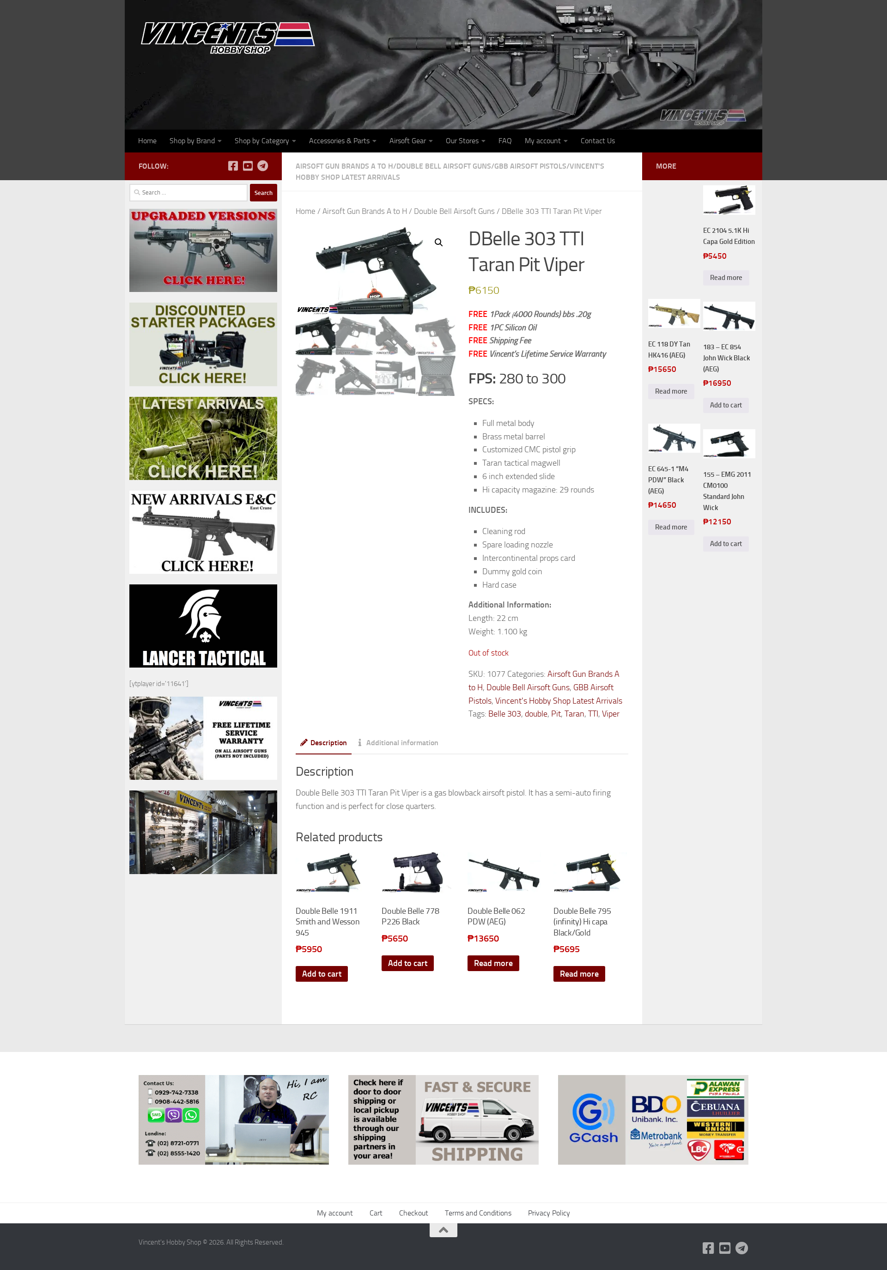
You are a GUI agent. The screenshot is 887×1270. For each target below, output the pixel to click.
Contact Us (598, 140)
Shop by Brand (192, 140)
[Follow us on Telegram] (262, 165)
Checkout (413, 1213)
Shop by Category (262, 140)
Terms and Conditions (478, 1213)
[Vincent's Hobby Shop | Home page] (231, 37)
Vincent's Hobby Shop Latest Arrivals (558, 701)
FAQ (505, 140)
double (536, 714)
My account (543, 140)
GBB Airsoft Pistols (530, 166)
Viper (611, 714)
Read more (493, 963)
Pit (556, 714)
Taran (574, 714)
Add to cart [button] (321, 974)
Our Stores (462, 140)
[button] (439, 242)
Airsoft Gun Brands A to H (344, 166)
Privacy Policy (549, 1213)
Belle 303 (504, 714)
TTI (593, 714)
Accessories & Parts (339, 140)
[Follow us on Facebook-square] (232, 165)
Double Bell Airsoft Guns (443, 166)
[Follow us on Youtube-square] (247, 165)
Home (147, 140)
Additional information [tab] (402, 742)
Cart (376, 1213)
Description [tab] (328, 742)
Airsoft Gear (407, 140)
